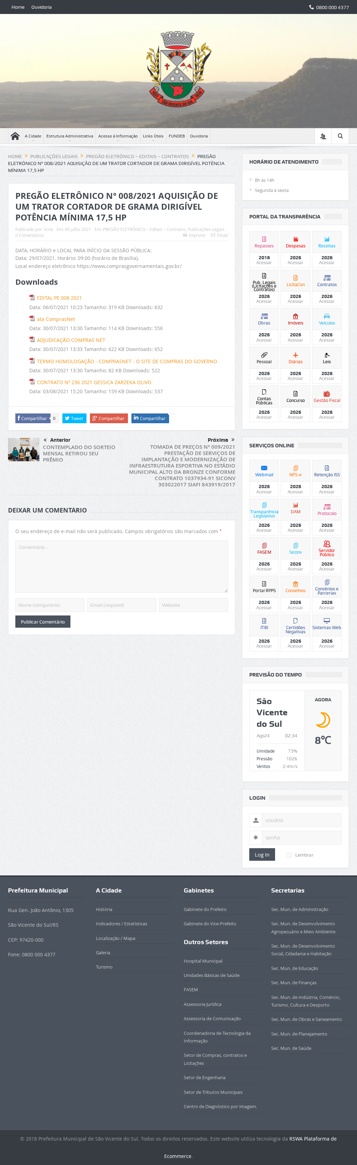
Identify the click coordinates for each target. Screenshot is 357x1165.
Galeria (103, 952)
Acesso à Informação (118, 136)
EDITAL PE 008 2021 (59, 297)
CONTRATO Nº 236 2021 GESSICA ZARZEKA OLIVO (94, 382)
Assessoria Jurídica (202, 1004)
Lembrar (304, 855)
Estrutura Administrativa (69, 136)
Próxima (218, 440)
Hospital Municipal (203, 961)
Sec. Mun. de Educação (294, 968)
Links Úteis (153, 136)
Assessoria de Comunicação (212, 1018)
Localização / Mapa (115, 938)
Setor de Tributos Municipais (213, 1092)
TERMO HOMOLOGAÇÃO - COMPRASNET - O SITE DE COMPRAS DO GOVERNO (127, 361)
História (104, 909)
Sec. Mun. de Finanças (294, 982)
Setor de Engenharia (205, 1077)
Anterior (60, 440)
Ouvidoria (41, 7)
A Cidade (33, 136)
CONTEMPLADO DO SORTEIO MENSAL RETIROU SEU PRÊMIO (79, 453)
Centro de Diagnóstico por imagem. (220, 1106)
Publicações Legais (206, 229)
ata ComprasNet (56, 319)
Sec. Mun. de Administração (299, 909)
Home (18, 7)
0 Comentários (29, 235)
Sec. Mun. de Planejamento (299, 1034)
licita (48, 229)
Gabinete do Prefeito (205, 909)
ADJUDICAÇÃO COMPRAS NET (71, 340)
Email (222, 235)
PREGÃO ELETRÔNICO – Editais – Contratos (144, 229)
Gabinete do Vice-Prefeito (210, 923)
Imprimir (197, 235)
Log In (262, 854)
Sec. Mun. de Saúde (291, 1048)
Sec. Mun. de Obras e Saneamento (306, 1019)
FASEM (191, 989)
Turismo (104, 967)
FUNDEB (177, 136)
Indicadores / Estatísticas (121, 923)
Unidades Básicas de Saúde (212, 975)
